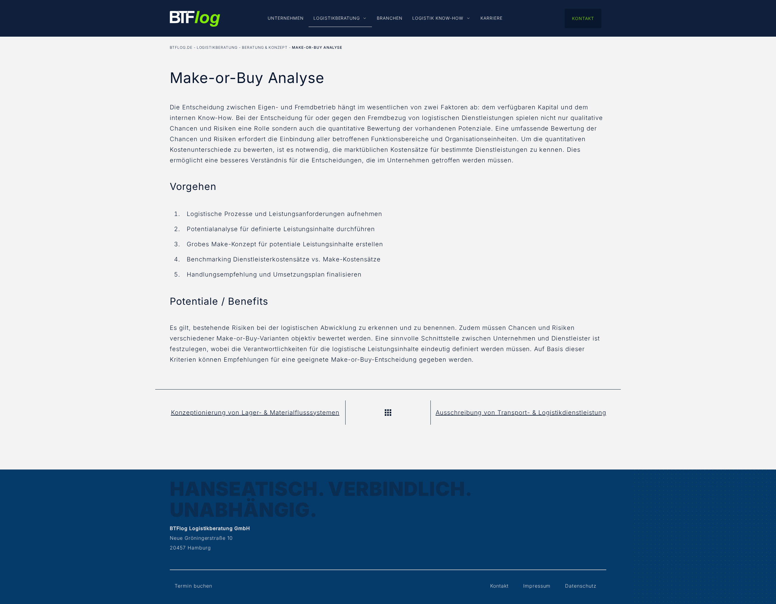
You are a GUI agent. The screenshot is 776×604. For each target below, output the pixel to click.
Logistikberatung (217, 47)
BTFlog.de (181, 47)
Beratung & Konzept (265, 47)
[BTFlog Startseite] (195, 21)
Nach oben (388, 412)
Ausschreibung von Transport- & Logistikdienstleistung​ (521, 412)
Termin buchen (193, 586)
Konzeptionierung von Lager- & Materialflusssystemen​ (255, 412)
